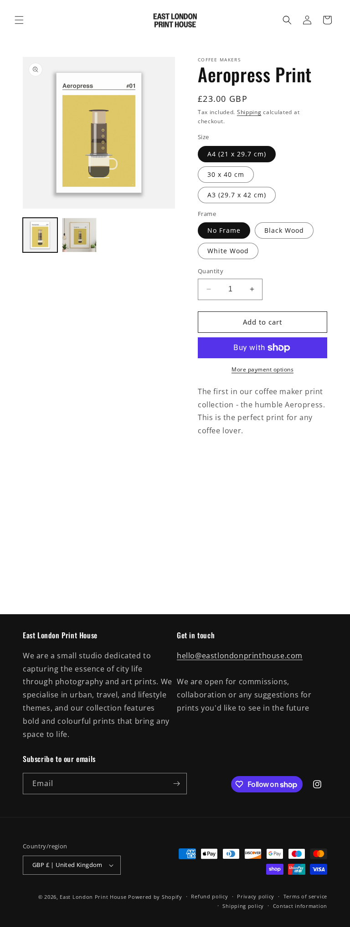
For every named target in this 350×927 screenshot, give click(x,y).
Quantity (210, 271)
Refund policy (209, 896)
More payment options (262, 369)
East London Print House (93, 896)
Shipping (249, 112)
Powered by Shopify (155, 896)
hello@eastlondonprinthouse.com (240, 656)
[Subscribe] (176, 783)
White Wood (228, 250)
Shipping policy (243, 905)
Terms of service (305, 896)
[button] (19, 20)
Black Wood (284, 230)
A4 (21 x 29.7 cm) (236, 154)
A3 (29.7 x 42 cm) (236, 194)
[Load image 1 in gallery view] (40, 235)
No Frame (224, 230)
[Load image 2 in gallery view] (79, 235)
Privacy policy (255, 896)
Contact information (300, 905)
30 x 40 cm (225, 174)
